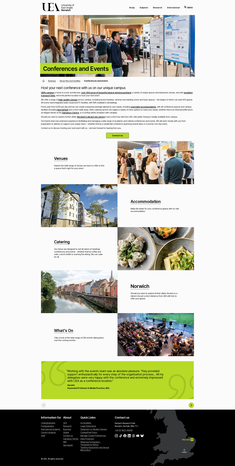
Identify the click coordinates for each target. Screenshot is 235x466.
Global (66, 432)
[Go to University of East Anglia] (58, 7)
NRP (65, 442)
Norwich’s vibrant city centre (91, 117)
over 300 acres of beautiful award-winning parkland (106, 92)
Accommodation (146, 201)
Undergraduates (48, 423)
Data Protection (87, 439)
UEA (65, 423)
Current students (48, 432)
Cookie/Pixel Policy (88, 432)
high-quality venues (67, 99)
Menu (190, 7)
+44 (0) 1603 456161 (124, 430)
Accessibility (85, 423)
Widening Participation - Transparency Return (90, 443)
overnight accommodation (143, 107)
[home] (43, 81)
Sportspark (68, 445)
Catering (62, 241)
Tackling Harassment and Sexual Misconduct (94, 448)
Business (67, 429)
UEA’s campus (47, 92)
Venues (61, 158)
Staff (43, 435)
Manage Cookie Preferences (93, 435)
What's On (63, 330)
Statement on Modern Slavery (93, 429)
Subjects (144, 7)
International (173, 7)
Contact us (117, 135)
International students (50, 429)
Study (132, 7)
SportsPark (62, 109)
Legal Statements (88, 426)
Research (157, 7)
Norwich (140, 286)
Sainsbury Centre (70, 112)
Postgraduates (47, 426)
